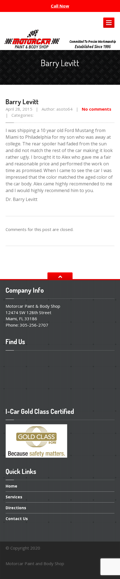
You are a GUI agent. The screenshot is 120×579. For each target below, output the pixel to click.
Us (17, 518)
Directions (16, 507)
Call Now (60, 6)
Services (14, 497)
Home (11, 486)
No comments (96, 109)
